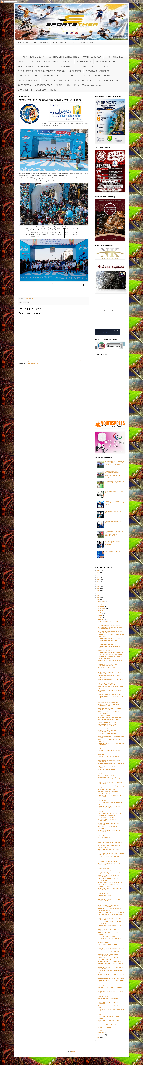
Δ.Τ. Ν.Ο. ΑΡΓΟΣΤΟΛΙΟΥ (104, 1027)
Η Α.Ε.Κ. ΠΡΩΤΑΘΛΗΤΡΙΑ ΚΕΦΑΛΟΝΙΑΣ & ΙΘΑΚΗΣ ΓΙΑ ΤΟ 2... (109, 751)
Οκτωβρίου (101, 606)
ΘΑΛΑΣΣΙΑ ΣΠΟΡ (26, 66)
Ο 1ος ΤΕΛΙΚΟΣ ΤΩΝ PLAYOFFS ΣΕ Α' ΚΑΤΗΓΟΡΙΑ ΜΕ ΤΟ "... (108, 958)
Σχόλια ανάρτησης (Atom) (31, 363)
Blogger (73, 1051)
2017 (98, 590)
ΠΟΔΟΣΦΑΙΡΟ (24, 76)
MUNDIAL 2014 (63, 85)
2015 (98, 595)
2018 (98, 588)
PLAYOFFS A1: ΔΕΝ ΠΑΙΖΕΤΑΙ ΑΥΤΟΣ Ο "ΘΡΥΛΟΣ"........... (108, 712)
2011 (98, 1040)
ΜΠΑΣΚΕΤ (109, 66)
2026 (98, 570)
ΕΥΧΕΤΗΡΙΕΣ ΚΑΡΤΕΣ (106, 62)
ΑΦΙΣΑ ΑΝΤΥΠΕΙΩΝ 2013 (104, 837)
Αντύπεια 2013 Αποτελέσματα (105, 650)
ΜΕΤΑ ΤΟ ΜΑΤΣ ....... (69, 66)
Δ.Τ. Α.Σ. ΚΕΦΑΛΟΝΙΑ (103, 670)
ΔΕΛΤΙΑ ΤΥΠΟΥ (51, 62)
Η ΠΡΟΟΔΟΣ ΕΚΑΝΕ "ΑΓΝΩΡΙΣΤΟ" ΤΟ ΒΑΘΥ (110, 654)
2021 (98, 581)
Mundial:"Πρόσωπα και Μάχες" (88, 85)
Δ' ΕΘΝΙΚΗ (35, 62)
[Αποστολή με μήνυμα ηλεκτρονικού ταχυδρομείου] (20, 302)
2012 (98, 1037)
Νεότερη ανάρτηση (24, 361)
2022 (98, 579)
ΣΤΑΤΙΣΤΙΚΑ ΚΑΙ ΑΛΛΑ (28, 80)
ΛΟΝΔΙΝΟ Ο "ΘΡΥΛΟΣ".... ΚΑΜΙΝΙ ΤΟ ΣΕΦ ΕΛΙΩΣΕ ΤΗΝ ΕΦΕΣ (109, 705)
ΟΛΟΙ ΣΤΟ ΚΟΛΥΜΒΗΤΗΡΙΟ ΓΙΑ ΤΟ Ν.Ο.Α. (109, 856)
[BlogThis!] (22, 302)
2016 (98, 593)
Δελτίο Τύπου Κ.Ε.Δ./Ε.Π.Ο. (105, 700)
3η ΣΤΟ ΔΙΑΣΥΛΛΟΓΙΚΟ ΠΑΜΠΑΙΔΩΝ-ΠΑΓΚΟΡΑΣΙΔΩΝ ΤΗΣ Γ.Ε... (108, 665)
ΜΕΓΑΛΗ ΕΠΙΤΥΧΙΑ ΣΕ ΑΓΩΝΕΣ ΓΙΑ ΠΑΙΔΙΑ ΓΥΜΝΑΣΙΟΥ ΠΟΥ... (109, 622)
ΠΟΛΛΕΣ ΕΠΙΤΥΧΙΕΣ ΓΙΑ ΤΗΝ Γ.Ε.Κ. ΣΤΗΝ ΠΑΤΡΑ (111, 912)
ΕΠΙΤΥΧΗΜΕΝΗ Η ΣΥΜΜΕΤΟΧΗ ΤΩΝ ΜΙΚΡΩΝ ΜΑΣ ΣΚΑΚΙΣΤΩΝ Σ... (110, 628)
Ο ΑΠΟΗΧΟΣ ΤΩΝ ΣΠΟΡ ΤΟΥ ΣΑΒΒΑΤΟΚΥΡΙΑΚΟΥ (41, 71)
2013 (98, 599)
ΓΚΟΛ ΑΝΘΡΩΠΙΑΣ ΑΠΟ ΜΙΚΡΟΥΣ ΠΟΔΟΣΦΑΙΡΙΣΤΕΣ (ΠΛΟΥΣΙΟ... (107, 684)
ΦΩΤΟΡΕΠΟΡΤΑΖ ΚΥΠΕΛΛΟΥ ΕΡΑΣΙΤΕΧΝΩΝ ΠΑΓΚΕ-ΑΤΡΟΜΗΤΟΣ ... (110, 892)
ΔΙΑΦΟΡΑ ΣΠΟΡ (84, 62)
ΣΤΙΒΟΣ (46, 80)
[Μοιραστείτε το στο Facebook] (26, 302)
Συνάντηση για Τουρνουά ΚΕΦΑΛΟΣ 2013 (108, 951)
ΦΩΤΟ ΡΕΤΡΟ (24, 85)
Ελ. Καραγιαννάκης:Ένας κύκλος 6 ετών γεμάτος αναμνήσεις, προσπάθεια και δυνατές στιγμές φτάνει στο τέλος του (114, 533)
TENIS (53, 90)
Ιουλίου (100, 613)
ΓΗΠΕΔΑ (22, 62)
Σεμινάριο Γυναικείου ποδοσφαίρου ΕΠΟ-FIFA (109, 870)
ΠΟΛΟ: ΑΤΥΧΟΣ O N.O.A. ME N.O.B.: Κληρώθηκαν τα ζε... (107, 867)
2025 (98, 572)
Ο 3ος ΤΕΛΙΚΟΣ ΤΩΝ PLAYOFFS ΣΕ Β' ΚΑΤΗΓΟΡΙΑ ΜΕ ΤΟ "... (108, 954)
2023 (98, 577)
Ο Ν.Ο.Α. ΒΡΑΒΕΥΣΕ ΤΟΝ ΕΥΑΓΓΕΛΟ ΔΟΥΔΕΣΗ (110, 813)
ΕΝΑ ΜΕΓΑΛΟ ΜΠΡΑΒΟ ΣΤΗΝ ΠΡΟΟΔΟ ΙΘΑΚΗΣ (111, 763)
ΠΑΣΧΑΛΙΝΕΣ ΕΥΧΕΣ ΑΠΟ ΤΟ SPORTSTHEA (110, 625)
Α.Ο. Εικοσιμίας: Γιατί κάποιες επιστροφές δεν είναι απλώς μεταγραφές (112, 543)
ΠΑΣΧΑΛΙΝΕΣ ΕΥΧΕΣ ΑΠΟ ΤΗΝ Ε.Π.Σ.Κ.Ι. (109, 719)
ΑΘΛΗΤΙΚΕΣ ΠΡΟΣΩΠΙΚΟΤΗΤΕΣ (63, 57)
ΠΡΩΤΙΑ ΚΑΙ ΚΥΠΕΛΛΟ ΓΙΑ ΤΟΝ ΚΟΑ (107, 722)
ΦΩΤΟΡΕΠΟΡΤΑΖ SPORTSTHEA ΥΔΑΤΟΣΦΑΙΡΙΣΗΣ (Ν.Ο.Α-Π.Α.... (107, 816)
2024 (98, 575)
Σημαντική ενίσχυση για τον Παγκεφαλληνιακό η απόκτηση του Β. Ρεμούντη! (114, 503)
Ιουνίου (100, 615)
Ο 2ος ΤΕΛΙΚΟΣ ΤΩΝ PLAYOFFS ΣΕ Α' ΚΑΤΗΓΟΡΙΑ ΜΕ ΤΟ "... (108, 792)
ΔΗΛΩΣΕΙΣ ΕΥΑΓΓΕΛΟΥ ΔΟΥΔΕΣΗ (107, 780)
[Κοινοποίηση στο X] (24, 302)
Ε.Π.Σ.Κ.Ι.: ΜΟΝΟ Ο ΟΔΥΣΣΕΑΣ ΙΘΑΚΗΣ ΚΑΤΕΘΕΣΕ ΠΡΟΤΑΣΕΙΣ (108, 905)
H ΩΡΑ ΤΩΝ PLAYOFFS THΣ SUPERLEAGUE (109, 694)
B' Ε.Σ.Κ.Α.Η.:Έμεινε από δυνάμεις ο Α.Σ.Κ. (109, 789)
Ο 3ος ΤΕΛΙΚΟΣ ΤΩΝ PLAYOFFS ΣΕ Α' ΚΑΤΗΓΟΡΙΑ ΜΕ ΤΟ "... (108, 731)
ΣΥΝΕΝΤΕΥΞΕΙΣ (61, 80)
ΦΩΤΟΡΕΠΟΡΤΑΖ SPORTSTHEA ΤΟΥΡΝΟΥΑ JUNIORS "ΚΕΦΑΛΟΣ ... (110, 657)
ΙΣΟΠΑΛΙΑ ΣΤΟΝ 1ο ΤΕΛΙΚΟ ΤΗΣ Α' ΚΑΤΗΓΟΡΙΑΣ (111, 978)
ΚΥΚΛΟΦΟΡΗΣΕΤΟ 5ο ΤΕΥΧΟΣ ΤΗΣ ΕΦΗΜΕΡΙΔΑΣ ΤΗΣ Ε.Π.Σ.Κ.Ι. (107, 725)
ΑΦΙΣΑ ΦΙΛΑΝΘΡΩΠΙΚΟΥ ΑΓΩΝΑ (106, 775)
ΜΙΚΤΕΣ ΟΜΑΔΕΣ (91, 66)
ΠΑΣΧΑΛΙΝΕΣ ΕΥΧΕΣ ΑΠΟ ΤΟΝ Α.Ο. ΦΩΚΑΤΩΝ (110, 652)
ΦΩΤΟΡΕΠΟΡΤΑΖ (43, 85)
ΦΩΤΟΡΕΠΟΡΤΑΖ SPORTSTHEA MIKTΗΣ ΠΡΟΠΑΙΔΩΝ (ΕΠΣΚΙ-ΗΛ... (109, 807)
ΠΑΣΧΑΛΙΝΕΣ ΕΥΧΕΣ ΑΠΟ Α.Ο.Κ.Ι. (107, 644)
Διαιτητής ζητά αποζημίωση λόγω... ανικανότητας (110, 873)
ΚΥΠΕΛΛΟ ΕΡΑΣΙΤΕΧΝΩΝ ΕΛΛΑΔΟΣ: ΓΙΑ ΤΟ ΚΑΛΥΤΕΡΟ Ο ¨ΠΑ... (109, 926)
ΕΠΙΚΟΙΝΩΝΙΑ (86, 42)
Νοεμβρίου (101, 604)
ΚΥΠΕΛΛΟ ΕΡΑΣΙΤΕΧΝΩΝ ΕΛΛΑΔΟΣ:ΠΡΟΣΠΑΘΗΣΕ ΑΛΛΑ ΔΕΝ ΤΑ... (109, 896)
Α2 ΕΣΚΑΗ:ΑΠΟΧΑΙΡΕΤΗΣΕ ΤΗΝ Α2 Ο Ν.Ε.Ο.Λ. (110, 961)
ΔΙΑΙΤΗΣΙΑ (67, 62)
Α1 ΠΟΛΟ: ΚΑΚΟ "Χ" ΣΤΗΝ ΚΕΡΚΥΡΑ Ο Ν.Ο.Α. (110, 882)
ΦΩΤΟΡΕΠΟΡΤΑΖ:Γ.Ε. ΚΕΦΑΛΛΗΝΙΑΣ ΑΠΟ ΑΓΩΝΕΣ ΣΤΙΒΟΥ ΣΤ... (109, 909)
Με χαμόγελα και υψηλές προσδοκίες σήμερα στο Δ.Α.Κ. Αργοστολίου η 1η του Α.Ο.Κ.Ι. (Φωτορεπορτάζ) (114, 463)
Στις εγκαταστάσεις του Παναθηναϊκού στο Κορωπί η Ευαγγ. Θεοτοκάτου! (114, 482)
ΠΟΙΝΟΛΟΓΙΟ (83, 76)
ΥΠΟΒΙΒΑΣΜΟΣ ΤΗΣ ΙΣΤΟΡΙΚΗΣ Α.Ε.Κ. (108, 859)
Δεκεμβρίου (101, 601)
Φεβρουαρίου (101, 1032)
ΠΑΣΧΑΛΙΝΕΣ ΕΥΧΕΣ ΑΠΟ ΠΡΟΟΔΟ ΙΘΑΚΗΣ (110, 638)
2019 (98, 586)
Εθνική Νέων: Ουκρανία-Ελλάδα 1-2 (107, 728)
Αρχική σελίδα (23, 42)
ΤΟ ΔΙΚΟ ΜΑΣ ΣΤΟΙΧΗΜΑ (107, 80)
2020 (98, 584)
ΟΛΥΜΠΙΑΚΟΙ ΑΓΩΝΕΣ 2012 (99, 71)
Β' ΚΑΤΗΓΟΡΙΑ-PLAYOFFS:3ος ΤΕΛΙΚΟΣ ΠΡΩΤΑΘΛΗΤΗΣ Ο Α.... (108, 999)
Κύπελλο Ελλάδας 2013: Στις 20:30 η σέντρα (109, 667)
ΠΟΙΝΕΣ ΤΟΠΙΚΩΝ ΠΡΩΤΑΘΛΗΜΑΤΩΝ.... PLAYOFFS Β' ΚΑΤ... (109, 885)
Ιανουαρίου (101, 1035)
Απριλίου (100, 619)
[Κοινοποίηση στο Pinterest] (28, 302)
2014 (98, 597)
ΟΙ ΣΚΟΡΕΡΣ (75, 71)
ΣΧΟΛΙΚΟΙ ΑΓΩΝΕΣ (82, 80)
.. (18, 57)
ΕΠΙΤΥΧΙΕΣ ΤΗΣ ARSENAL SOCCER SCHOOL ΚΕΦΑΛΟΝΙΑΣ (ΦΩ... (110, 631)
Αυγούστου (101, 610)
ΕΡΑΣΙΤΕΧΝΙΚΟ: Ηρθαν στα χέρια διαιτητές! (109, 778)
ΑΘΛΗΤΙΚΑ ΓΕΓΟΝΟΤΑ (33, 57)
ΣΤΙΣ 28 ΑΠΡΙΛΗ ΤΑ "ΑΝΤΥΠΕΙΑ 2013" (107, 840)
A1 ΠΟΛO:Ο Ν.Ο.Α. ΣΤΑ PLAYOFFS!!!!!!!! (108, 734)
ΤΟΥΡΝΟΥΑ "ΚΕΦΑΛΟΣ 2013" (106, 715)
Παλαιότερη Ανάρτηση (82, 361)
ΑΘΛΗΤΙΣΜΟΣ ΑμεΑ (92, 57)
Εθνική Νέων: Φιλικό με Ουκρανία (106, 936)
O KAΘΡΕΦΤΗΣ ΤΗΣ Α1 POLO (32, 90)
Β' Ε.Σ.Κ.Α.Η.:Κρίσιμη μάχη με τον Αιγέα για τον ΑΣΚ (111, 717)
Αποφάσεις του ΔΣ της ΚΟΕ (105, 903)
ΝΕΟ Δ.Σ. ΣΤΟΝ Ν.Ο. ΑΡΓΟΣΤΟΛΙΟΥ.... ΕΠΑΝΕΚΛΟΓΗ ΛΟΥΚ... (108, 945)
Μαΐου (100, 617)
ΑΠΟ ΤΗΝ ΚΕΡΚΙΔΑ (115, 57)
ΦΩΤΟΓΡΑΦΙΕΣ (41, 42)
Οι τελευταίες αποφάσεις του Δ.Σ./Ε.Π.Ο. (108, 702)
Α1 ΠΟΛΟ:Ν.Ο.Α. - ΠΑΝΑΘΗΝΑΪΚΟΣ (107, 861)
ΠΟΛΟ (97, 76)
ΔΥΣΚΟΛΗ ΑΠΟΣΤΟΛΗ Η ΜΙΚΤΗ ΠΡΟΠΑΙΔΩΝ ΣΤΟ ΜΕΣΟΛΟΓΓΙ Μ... (110, 708)
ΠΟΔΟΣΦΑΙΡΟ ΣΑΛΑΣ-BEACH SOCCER (54, 76)
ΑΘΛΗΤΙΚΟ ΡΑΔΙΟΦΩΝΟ (64, 42)
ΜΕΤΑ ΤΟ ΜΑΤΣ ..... (47, 66)
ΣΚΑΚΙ (107, 76)
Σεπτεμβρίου (101, 608)
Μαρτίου (100, 1030)
